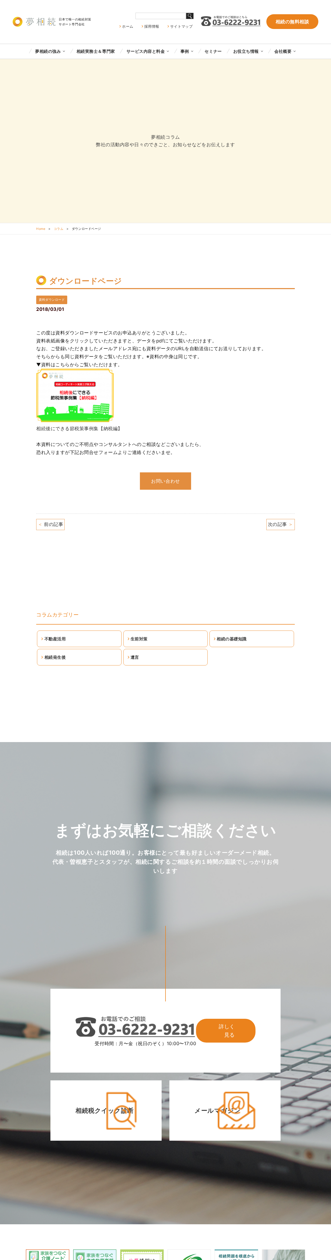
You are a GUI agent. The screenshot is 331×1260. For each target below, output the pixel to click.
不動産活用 (55, 638)
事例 (184, 51)
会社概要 (282, 51)
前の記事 (50, 524)
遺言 (135, 657)
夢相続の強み (48, 51)
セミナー (213, 51)
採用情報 (151, 26)
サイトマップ (181, 26)
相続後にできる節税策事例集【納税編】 (79, 428)
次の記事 (280, 524)
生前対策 (139, 638)
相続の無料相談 (292, 21)
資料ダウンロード (52, 300)
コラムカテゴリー (57, 615)
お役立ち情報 (246, 51)
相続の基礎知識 (232, 638)
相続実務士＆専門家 (96, 51)
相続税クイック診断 (105, 1110)
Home (40, 229)
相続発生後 (55, 657)
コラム (59, 229)
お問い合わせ (165, 481)
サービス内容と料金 (145, 51)
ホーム (127, 26)
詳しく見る (227, 1030)
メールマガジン (217, 1110)
